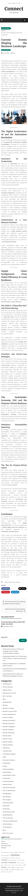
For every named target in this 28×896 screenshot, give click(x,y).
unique (7, 871)
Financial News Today (9, 775)
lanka (13, 865)
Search (4, 637)
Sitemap (3, 848)
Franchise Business (8, 781)
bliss (9, 855)
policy (13, 582)
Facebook (6, 588)
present (6, 869)
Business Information (9, 720)
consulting (10, 860)
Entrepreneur (6, 763)
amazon (10, 852)
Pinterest (6, 592)
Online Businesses (8, 803)
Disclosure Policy (6, 845)
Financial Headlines (8, 769)
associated (20, 852)
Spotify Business (7, 815)
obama (10, 582)
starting (21, 869)
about (2, 852)
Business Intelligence (9, 726)
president (17, 582)
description (22, 860)
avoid (23, 852)
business (15, 854)
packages (2, 869)
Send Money (6, 809)
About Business (7, 684)
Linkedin (15, 592)
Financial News (7, 772)
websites (10, 871)
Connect (14, 9)
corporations (15, 860)
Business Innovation (8, 723)
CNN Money (6, 748)
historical (5, 865)
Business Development (9, 714)
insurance (10, 865)
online (13, 867)
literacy (19, 865)
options (22, 867)
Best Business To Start (9, 693)
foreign (6, 582)
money (3, 867)
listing (16, 865)
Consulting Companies (9, 754)
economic (4, 862)
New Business (7, 796)
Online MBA (6, 806)
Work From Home (8, 833)
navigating (8, 867)
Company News (7, 751)
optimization (17, 867)
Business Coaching (8, 708)
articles (16, 852)
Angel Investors (7, 690)
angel (13, 852)
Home (3, 841)
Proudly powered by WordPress (14, 888)
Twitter (23, 588)
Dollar (4, 757)
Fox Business (6, 778)
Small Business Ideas (9, 812)
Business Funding (8, 717)
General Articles (7, 784)
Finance (5, 766)
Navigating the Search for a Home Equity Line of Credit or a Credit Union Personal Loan (15, 658)
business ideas (12, 857)
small (12, 869)
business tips (18, 857)
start (18, 869)
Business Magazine (8, 729)
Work (4, 830)
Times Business (7, 827)
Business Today (7, 739)
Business (5, 705)
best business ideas (4, 855)
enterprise (12, 862)
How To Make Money (9, 790)
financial (18, 862)
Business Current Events (10, 711)
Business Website (8, 745)
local (22, 865)
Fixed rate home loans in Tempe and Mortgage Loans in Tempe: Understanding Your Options (13, 651)
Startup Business (8, 824)
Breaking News (7, 702)
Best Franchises (7, 696)
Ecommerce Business (9, 760)
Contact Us (4, 843)
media (24, 865)
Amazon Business (8, 687)
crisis (18, 860)
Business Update (8, 742)
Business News (7, 736)
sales (10, 869)
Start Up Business (8, 818)
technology (3, 871)
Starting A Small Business (10, 821)
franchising (22, 862)
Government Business (9, 787)
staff (15, 869)
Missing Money (7, 793)
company (4, 860)
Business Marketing (8, 733)
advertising (6, 852)
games (2, 865)
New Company (7, 800)
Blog (4, 699)
